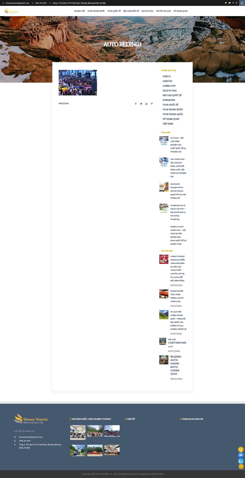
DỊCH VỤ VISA (170, 90)
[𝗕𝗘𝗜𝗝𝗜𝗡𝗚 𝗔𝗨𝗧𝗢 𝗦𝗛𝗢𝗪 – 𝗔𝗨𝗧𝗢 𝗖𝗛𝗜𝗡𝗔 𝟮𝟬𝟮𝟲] (163, 359)
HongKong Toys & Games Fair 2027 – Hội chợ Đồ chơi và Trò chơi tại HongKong (178, 212)
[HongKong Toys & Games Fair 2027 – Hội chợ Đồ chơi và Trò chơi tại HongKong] (163, 208)
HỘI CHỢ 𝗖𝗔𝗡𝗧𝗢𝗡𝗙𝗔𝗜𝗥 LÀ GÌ (177, 343)
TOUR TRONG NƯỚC (173, 109)
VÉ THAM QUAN (171, 119)
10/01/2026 (176, 334)
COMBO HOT (169, 86)
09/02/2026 (176, 285)
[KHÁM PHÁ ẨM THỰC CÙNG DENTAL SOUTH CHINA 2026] (163, 294)
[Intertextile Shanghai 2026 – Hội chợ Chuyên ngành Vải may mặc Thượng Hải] (163, 186)
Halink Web (158, 474)
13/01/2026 (176, 306)
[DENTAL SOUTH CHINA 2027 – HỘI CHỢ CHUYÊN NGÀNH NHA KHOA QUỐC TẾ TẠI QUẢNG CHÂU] (163, 229)
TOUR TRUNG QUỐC (173, 114)
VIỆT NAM (168, 123)
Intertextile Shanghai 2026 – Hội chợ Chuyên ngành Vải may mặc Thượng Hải (178, 191)
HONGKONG (169, 100)
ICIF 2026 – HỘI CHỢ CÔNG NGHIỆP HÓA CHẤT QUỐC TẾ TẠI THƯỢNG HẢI (178, 144)
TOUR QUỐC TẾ (170, 105)
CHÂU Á (167, 76)
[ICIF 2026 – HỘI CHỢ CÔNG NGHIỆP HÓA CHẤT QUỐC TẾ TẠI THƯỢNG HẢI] (163, 140)
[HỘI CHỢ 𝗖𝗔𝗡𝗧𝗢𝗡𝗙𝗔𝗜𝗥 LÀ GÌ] (162, 341)
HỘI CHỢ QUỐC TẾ (172, 95)
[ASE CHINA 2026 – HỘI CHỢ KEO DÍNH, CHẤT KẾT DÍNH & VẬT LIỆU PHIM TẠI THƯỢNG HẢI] (163, 162)
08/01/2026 (64, 103)
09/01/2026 (174, 351)
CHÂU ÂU (167, 81)
